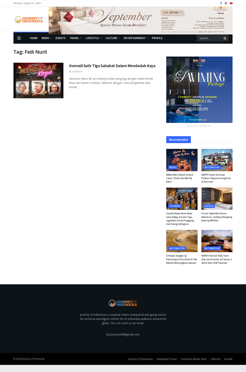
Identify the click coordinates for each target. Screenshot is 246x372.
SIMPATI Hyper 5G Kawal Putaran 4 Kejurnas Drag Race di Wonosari (216, 178)
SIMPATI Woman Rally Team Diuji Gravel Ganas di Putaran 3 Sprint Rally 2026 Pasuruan (216, 259)
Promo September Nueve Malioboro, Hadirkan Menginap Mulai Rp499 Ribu (217, 217)
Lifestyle (92, 38)
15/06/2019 (76, 71)
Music (173, 167)
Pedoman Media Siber (194, 359)
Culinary (175, 205)
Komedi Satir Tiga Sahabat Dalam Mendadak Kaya (112, 65)
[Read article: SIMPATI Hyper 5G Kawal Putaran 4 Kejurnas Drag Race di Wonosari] (217, 160)
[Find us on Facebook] (221, 3)
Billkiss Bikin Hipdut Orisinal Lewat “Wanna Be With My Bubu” (179, 178)
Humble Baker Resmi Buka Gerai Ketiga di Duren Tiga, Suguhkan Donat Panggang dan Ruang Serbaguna (180, 219)
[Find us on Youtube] (231, 3)
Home (33, 38)
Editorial (215, 359)
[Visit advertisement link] (141, 19)
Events (60, 38)
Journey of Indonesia (140, 359)
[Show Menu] (19, 38)
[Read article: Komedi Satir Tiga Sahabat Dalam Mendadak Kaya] (38, 80)
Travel (74, 38)
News (45, 38)
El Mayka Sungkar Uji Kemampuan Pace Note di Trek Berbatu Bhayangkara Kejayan (181, 259)
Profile (157, 38)
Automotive (212, 167)
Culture (111, 38)
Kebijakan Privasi (167, 359)
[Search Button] (225, 38)
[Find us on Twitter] (225, 3)
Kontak (228, 359)
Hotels (209, 205)
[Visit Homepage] (28, 19)
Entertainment (134, 38)
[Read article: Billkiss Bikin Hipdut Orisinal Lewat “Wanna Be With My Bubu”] (182, 160)
